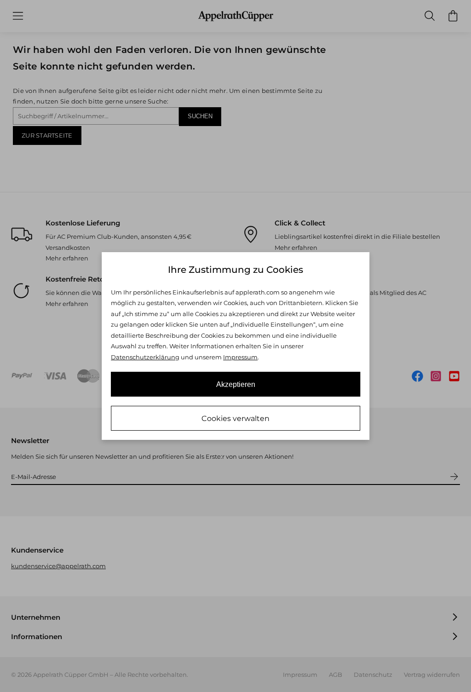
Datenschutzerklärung (145, 357)
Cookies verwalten (235, 418)
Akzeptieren (235, 384)
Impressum (240, 357)
